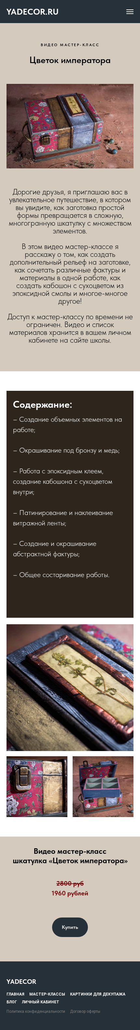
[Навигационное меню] (129, 11)
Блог (12, 1002)
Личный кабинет (40, 1002)
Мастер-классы (47, 994)
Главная (15, 994)
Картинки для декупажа (97, 994)
